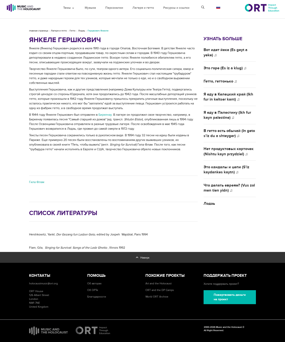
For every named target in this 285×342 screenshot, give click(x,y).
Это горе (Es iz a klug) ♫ (225, 68)
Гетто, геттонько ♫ (220, 81)
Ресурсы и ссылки (176, 8)
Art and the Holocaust (158, 283)
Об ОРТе (92, 290)
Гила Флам (36, 182)
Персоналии (114, 8)
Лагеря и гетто (143, 8)
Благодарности (96, 296)
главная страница (38, 30)
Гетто (72, 30)
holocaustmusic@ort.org (43, 283)
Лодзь (81, 30)
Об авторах (94, 283)
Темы (69, 8)
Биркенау (105, 115)
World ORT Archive (156, 296)
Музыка (90, 8)
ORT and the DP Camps (159, 290)
